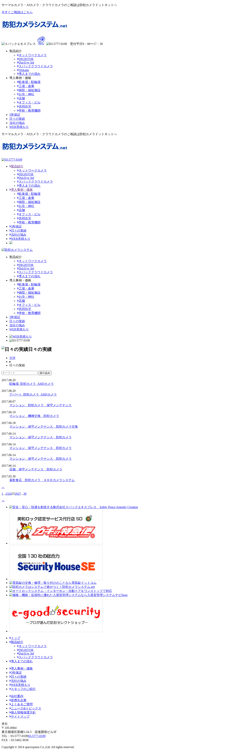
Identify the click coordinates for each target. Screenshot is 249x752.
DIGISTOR (26, 59)
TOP (12, 358)
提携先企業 (18, 700)
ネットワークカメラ (33, 55)
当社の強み (18, 234)
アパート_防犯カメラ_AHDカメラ (33, 394)
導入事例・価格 (22, 189)
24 (10, 493)
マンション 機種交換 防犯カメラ (34, 416)
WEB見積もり (20, 238)
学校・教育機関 (29, 110)
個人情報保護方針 (23, 712)
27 (19, 493)
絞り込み (45, 372)
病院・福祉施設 (29, 90)
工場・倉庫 (26, 86)
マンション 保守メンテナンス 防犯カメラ (40, 437)
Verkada (24, 70)
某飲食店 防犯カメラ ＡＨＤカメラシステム (42, 480)
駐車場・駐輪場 (29, 82)
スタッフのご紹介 (23, 689)
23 (7, 493)
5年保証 (16, 226)
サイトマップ (20, 716)
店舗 (22, 98)
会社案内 (17, 696)
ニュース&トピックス (26, 708)
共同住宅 (25, 106)
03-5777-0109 (37, 736)
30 (24, 493)
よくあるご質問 (22, 704)
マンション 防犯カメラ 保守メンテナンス (40, 405)
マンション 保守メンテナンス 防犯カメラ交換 (43, 426)
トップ (15, 638)
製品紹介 (17, 166)
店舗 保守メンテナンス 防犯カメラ (35, 469)
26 (16, 493)
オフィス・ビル (29, 102)
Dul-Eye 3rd (26, 62)
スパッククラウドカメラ (36, 66)
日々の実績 (18, 230)
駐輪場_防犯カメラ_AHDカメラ (31, 383)
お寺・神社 (26, 94)
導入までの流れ (29, 73)
